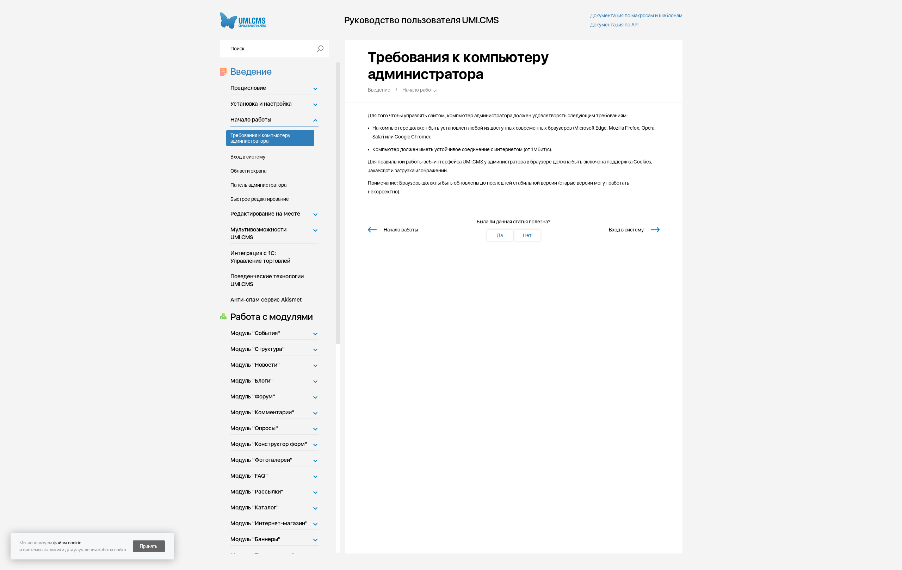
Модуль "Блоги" (251, 380)
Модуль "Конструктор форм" (268, 444)
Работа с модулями (271, 316)
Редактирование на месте (265, 213)
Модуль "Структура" (257, 349)
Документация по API (614, 24)
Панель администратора (258, 185)
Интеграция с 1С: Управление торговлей (260, 257)
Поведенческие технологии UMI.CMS (267, 280)
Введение (251, 71)
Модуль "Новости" (255, 364)
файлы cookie (67, 542)
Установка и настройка (261, 103)
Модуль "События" (255, 333)
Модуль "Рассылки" (256, 491)
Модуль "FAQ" (249, 475)
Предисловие (248, 88)
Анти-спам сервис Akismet (266, 299)
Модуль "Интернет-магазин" (269, 523)
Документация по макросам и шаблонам (636, 15)
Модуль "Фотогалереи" (261, 460)
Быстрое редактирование (259, 199)
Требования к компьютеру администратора (260, 138)
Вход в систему (247, 157)
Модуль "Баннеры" (255, 539)
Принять (148, 546)
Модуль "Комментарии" (262, 412)
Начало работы (250, 119)
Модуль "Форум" (252, 396)
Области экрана (248, 171)
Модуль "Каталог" (254, 507)
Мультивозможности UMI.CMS (258, 233)
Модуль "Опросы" (254, 428)
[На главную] (243, 20)
